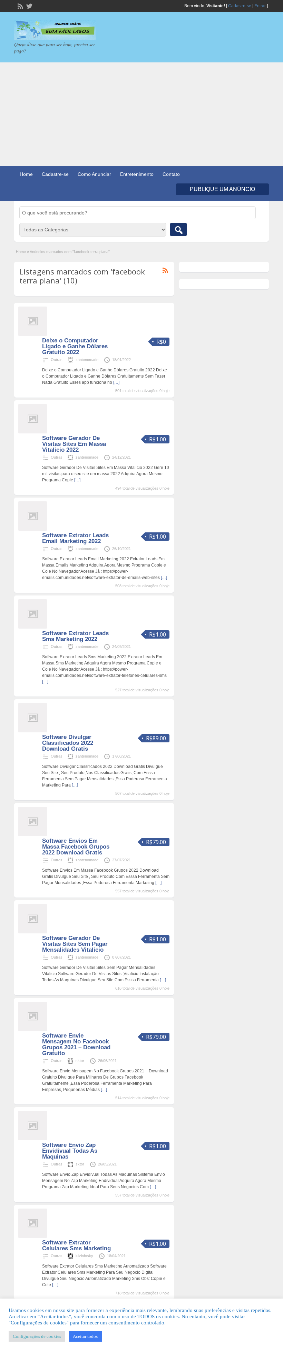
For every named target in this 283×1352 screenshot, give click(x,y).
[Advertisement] (141, 114)
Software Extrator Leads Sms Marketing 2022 (75, 636)
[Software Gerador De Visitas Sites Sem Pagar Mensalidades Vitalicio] (32, 932)
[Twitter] (28, 5)
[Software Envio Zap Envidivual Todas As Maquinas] (32, 1138)
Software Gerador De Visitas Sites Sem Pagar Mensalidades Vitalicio (75, 944)
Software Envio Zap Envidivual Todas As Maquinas (69, 1151)
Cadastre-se (239, 5)
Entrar (260, 5)
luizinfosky (84, 1256)
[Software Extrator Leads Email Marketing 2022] (32, 529)
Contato (171, 174)
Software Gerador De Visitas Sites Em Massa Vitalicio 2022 (74, 444)
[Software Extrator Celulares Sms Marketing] (32, 1236)
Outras (56, 360)
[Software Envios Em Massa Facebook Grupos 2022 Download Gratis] (32, 834)
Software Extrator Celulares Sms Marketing (76, 1245)
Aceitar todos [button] (85, 1336)
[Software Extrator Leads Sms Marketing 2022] (32, 627)
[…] (116, 382)
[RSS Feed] (19, 5)
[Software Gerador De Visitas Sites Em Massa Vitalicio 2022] (32, 432)
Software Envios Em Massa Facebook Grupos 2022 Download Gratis (75, 847)
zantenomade (87, 360)
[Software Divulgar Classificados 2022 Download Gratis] (32, 731)
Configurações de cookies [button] (37, 1336)
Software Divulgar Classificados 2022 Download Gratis (67, 743)
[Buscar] (178, 229)
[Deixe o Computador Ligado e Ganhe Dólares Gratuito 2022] (32, 334)
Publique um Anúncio (222, 189)
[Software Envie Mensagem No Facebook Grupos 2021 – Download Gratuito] (32, 1029)
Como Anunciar (94, 174)
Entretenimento (137, 174)
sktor (80, 1061)
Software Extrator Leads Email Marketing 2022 (75, 538)
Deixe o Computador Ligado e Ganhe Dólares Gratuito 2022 (75, 346)
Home (26, 174)
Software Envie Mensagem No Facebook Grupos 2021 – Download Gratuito (76, 1044)
